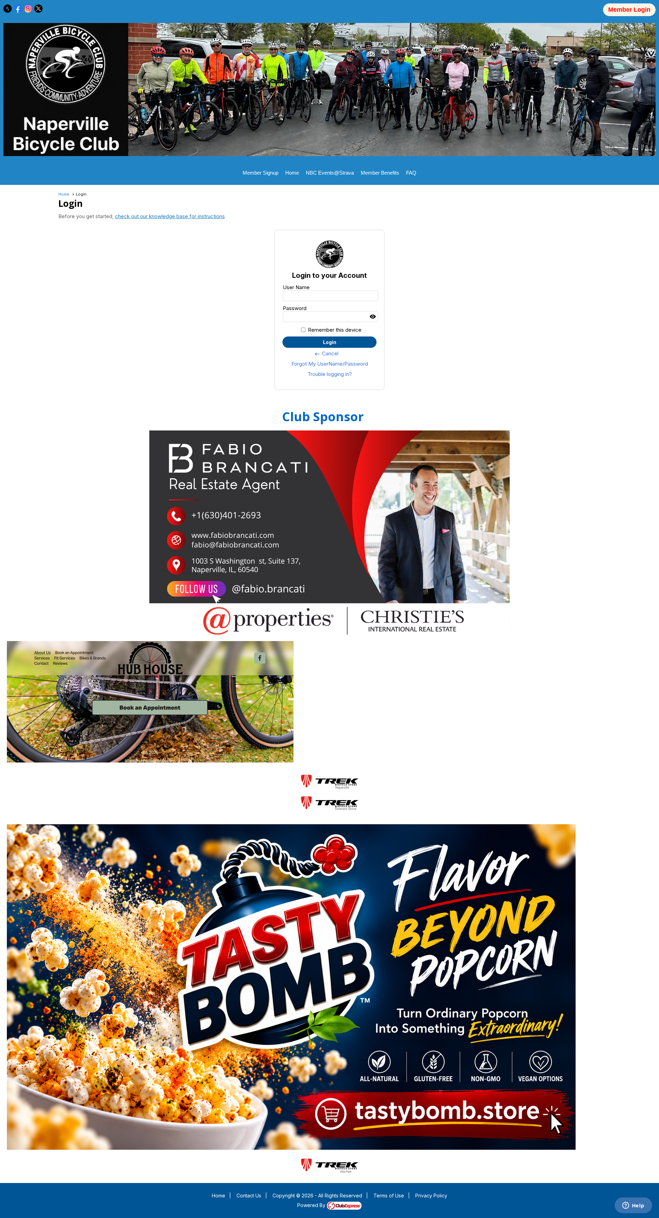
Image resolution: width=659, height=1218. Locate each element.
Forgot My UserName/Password (329, 363)
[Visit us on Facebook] (18, 8)
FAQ (411, 173)
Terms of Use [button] (388, 1195)
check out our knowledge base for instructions (170, 216)
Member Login (629, 9)
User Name (296, 287)
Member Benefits (380, 173)
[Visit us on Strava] (7, 8)
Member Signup (260, 173)
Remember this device (334, 330)
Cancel (326, 353)
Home (292, 173)
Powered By (312, 1205)
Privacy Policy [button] (431, 1195)
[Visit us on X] (38, 8)
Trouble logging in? (330, 374)
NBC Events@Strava (330, 173)
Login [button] (329, 342)
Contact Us (248, 1195)
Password (295, 308)
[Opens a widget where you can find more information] (633, 1206)
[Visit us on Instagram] (28, 8)
